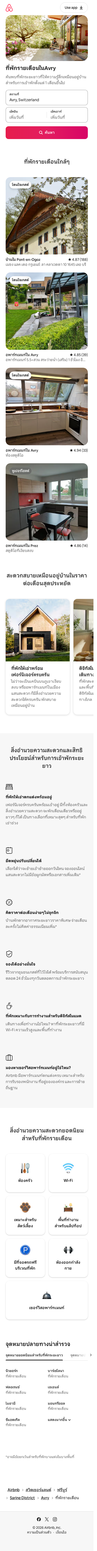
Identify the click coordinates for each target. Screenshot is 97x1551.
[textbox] (26, 117)
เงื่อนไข (61, 1532)
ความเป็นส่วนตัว (39, 1532)
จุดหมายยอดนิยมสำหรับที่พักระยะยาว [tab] (34, 1355)
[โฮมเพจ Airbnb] (9, 7)
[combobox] (46, 100)
